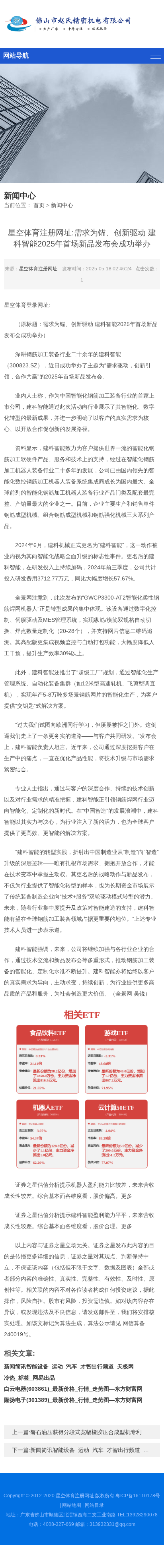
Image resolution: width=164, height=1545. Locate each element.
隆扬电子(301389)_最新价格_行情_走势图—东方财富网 (73, 1400)
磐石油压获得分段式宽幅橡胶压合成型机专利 (86, 1432)
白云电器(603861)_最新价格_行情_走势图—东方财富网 (73, 1389)
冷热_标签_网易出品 (29, 1377)
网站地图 (71, 1505)
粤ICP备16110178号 (137, 1495)
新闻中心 (62, 205)
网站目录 (94, 1505)
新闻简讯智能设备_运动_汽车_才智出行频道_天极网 (69, 1366)
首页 (39, 205)
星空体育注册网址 (38, 269)
